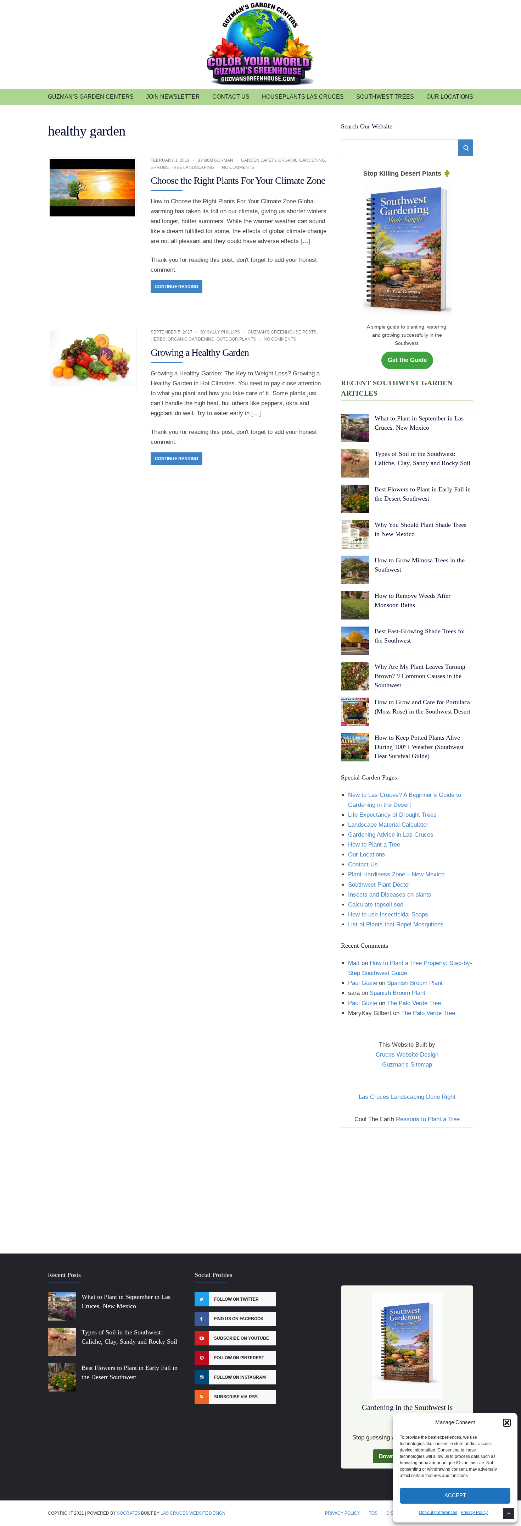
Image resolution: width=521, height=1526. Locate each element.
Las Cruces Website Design (193, 1513)
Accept (455, 1495)
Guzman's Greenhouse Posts (282, 332)
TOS (373, 1513)
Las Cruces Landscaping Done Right (407, 1096)
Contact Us (231, 97)
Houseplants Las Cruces (303, 97)
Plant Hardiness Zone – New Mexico (396, 874)
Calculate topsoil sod (375, 904)
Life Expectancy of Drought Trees (392, 814)
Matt (354, 963)
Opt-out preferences (438, 1512)
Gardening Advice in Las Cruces (390, 834)
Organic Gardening (301, 160)
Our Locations (449, 97)
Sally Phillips (223, 332)
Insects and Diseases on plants (389, 894)
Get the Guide (407, 360)
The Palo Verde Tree (414, 1003)
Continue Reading (176, 286)
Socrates (128, 1513)
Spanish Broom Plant (415, 983)
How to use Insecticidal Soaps (388, 914)
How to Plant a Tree (374, 844)
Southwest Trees (385, 97)
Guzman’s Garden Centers (91, 97)
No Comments (238, 167)
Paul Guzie (362, 983)
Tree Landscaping (192, 167)
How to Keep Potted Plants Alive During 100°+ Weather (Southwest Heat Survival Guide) (419, 747)
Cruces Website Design (407, 1054)
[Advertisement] (407, 1186)
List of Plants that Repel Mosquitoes (396, 924)
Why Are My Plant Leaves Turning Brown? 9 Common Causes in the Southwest (420, 676)
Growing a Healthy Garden (200, 352)
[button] (506, 1422)
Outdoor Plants (236, 339)
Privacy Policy (474, 1512)
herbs (158, 339)
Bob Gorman (218, 160)
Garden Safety (258, 160)
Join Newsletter (173, 97)
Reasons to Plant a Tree (428, 1119)
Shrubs (160, 167)
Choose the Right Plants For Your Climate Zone (238, 180)
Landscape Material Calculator (388, 824)
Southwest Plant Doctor (379, 884)
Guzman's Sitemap (407, 1064)
